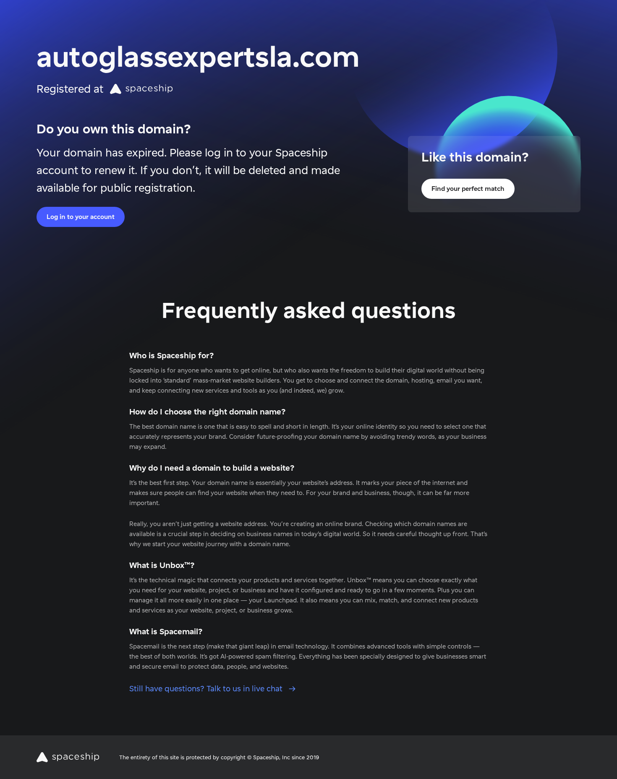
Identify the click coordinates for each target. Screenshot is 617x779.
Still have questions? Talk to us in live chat (207, 689)
